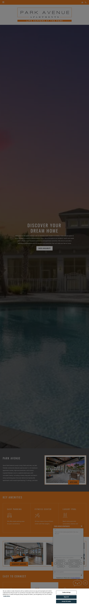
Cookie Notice (6, 596)
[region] (44, 597)
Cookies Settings (66, 592)
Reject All (66, 597)
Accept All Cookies (66, 601)
